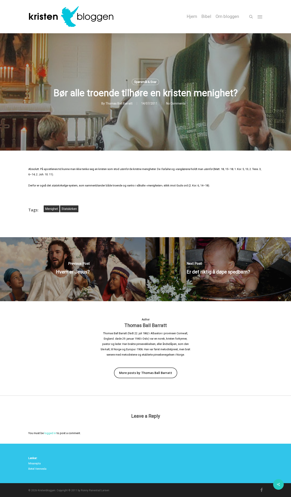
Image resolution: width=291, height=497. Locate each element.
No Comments (176, 103)
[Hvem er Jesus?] (73, 269)
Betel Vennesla (37, 468)
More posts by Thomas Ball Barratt (145, 373)
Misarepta (34, 463)
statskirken (69, 209)
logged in (50, 433)
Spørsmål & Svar (145, 82)
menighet (51, 209)
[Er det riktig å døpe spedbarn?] (218, 269)
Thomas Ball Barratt (119, 103)
